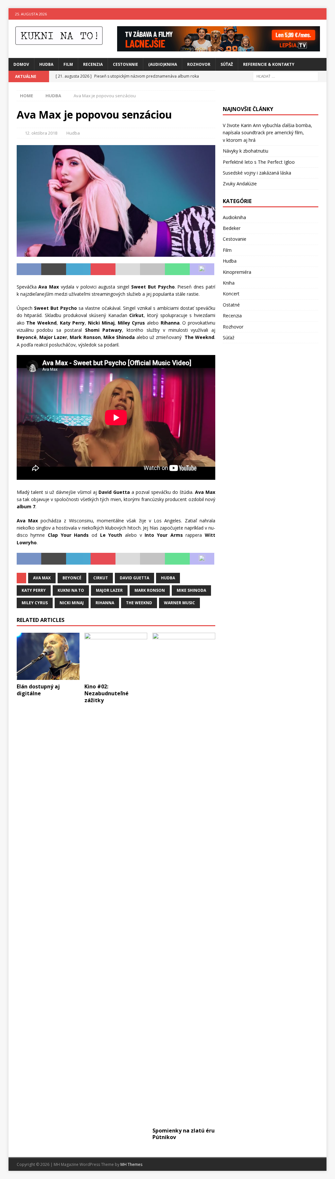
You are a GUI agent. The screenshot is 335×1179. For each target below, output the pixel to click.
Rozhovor (198, 64)
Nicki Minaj (72, 603)
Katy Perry (34, 590)
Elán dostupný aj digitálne (38, 690)
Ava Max (42, 578)
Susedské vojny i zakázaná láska (257, 173)
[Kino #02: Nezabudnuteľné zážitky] (115, 656)
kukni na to (71, 590)
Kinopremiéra (237, 272)
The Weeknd (139, 603)
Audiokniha (234, 217)
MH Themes (131, 1164)
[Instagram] (320, 14)
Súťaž (226, 64)
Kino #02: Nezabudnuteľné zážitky (106, 693)
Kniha (229, 283)
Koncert (231, 293)
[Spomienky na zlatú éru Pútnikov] (183, 878)
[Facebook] (308, 14)
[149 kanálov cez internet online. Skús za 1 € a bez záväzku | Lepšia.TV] (218, 47)
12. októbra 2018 (41, 133)
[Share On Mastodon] (202, 269)
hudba (168, 578)
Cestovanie (125, 64)
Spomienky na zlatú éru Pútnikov (183, 1134)
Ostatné (231, 305)
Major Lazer (109, 590)
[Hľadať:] (285, 76)
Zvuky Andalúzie (240, 183)
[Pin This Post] (103, 269)
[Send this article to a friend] (127, 269)
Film (68, 64)
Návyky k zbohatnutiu (245, 151)
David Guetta (134, 578)
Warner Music (179, 603)
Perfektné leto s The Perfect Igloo (259, 162)
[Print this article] (152, 269)
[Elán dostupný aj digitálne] (48, 656)
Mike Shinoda (191, 590)
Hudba (46, 64)
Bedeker (231, 228)
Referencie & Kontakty (268, 64)
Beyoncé (71, 578)
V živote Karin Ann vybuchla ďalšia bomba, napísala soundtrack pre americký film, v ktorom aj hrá (267, 132)
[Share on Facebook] (29, 269)
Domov (21, 64)
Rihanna (105, 603)
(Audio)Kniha (162, 64)
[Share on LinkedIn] (78, 269)
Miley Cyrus (35, 603)
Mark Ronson (149, 590)
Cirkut (100, 578)
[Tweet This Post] (53, 269)
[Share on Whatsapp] (177, 269)
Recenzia (93, 64)
